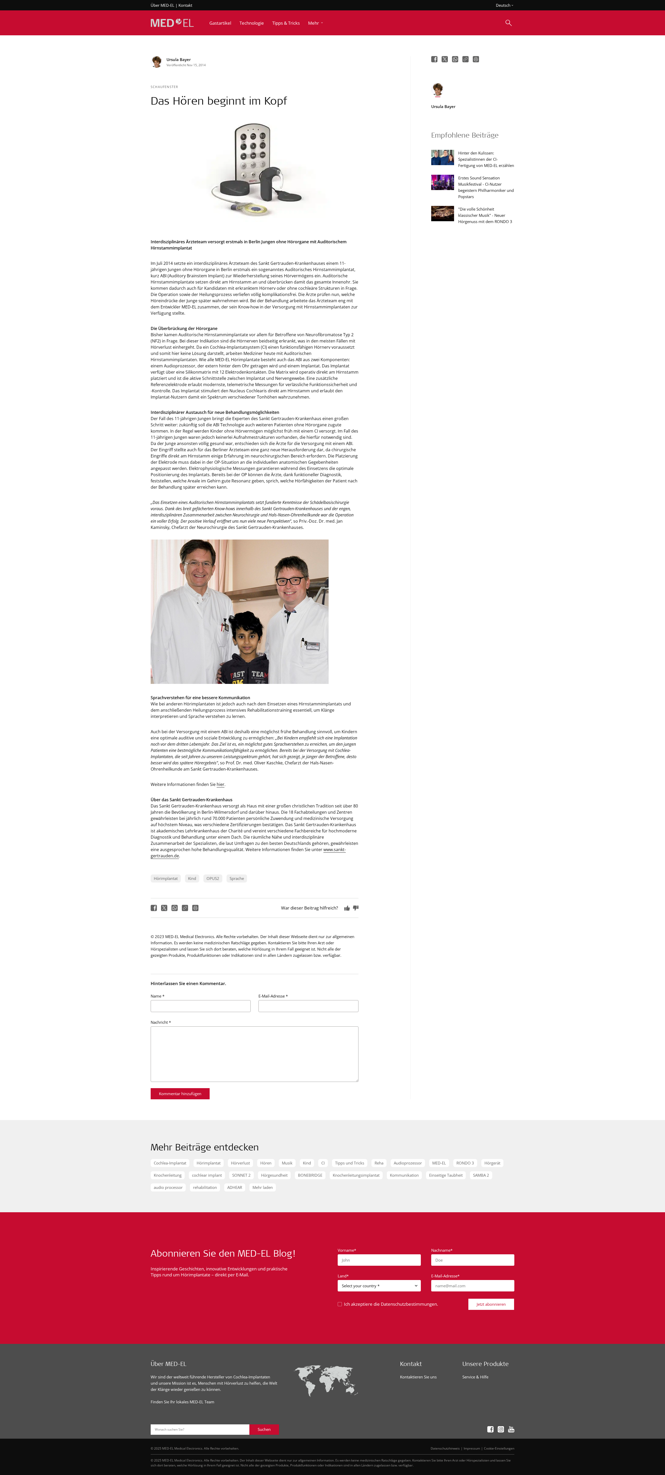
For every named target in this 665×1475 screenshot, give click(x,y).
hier (220, 784)
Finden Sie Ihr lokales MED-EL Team (182, 1401)
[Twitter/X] (164, 908)
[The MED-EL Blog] (172, 23)
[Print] (195, 908)
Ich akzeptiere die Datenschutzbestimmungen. (391, 1304)
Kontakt (185, 5)
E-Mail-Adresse (273, 996)
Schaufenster (164, 87)
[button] (316, 23)
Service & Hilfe (475, 1376)
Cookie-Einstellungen (499, 1448)
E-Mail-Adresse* (445, 1275)
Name (157, 996)
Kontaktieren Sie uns (418, 1376)
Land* (343, 1275)
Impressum (472, 1448)
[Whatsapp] (174, 908)
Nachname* (442, 1250)
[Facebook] (154, 908)
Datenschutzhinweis (445, 1448)
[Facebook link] (490, 1429)
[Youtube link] (511, 1429)
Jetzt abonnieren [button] (491, 1304)
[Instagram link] (501, 1429)
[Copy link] (185, 908)
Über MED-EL (162, 5)
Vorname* (347, 1250)
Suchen (264, 1429)
